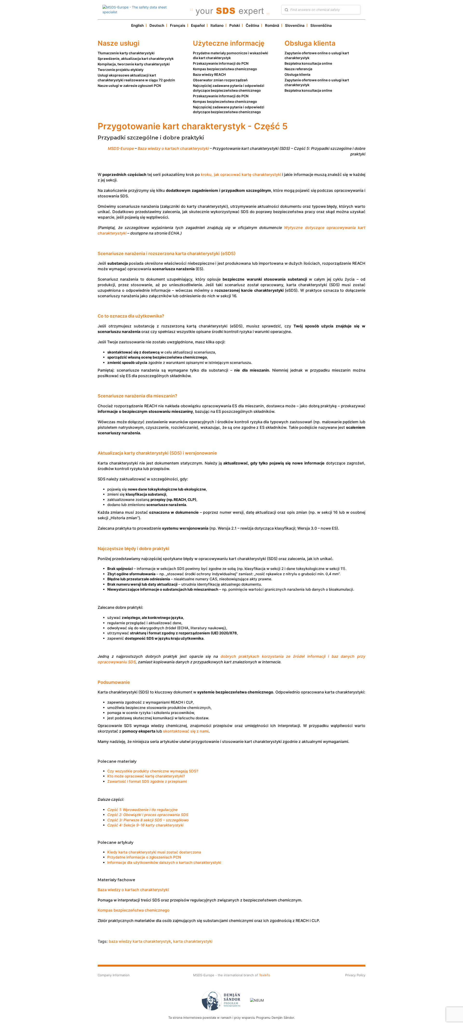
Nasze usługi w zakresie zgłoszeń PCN (129, 85)
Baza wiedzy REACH (209, 74)
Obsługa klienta (297, 74)
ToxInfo (264, 975)
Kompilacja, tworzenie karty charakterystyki (134, 64)
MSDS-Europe (121, 148)
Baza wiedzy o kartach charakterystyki (173, 148)
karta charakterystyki (192, 941)
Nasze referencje (298, 69)
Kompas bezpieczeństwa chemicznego (225, 69)
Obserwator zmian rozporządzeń (220, 80)
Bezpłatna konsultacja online (308, 63)
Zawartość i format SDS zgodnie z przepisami (147, 781)
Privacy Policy (355, 975)
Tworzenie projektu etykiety (120, 70)
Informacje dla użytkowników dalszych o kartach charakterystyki (164, 862)
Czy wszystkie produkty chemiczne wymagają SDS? (152, 771)
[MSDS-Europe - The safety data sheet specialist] (142, 9)
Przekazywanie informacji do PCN (220, 63)
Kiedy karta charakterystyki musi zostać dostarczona (154, 852)
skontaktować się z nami (186, 731)
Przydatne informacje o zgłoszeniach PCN (144, 857)
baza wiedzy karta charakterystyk (140, 941)
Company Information (114, 975)
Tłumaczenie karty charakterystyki (126, 53)
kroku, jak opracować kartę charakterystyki (241, 174)
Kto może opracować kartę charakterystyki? (146, 776)
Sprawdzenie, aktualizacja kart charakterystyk (136, 58)
